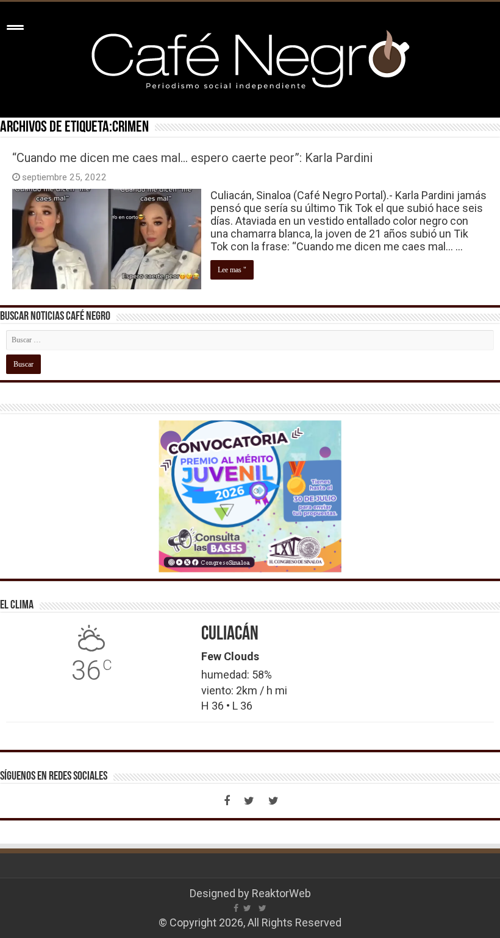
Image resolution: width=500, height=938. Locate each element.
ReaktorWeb (281, 893)
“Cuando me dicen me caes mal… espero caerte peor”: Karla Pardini (192, 157)
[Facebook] (227, 801)
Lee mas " (232, 270)
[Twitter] (249, 801)
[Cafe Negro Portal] (250, 57)
